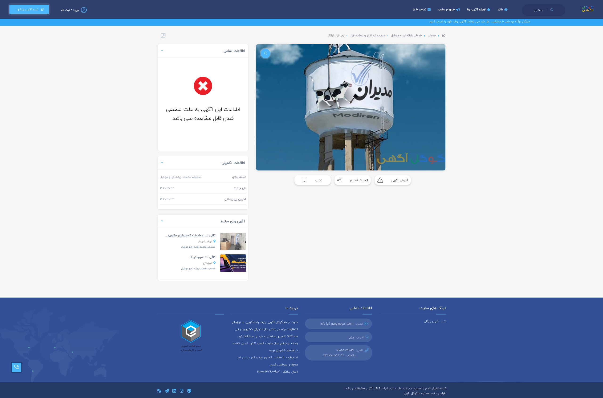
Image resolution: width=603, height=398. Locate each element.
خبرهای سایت (446, 9)
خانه (500, 9)
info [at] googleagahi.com (336, 323)
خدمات (432, 35)
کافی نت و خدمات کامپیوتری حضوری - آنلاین (186, 235)
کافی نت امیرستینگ (202, 257)
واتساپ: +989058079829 (339, 355)
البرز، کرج (207, 263)
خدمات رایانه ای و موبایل (406, 35)
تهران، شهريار (205, 241)
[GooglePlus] (189, 391)
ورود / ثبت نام (70, 10)
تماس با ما (419, 9)
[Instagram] (181, 391)
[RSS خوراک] (159, 391)
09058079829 (345, 350)
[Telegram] (167, 391)
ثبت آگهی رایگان (26, 9)
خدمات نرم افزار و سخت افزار (368, 35)
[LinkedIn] (174, 391)
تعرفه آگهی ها (476, 9)
